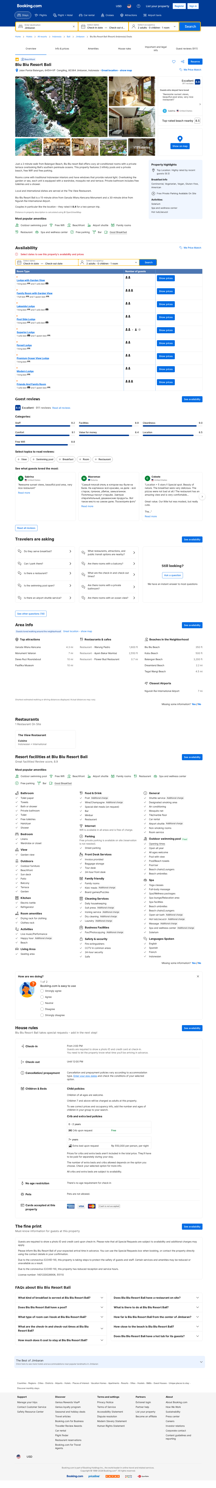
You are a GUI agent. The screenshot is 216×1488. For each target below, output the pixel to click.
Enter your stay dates (85, 1075)
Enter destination (32, 25)
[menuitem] (23, 15)
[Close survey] (198, 976)
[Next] (200, 104)
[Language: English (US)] (129, 6)
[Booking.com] (29, 6)
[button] (180, 142)
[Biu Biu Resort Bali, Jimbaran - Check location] (17, 70)
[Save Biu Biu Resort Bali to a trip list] (174, 62)
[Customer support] (138, 6)
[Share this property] (183, 62)
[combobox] (47, 27)
